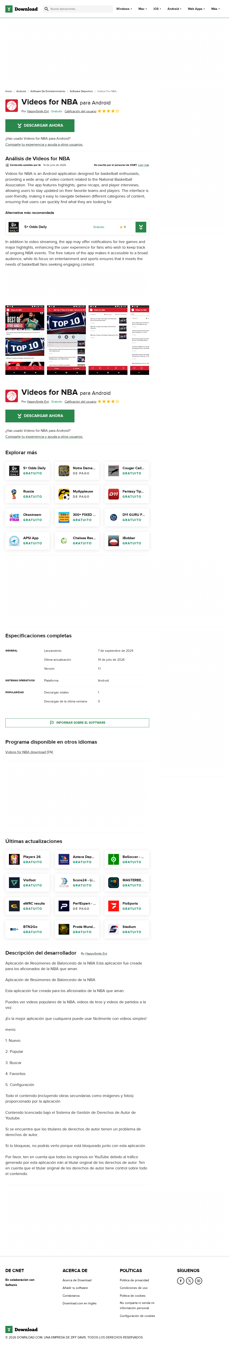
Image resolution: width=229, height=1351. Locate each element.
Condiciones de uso (134, 1288)
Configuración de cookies (137, 1316)
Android (173, 9)
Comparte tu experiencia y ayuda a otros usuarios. (44, 144)
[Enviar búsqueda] (46, 9)
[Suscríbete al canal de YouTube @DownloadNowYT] (198, 1280)
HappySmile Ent (96, 954)
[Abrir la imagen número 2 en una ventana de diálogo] (108, 340)
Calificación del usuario (80, 111)
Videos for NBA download (25, 752)
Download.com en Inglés (80, 1303)
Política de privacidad (134, 1280)
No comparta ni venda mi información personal (137, 1305)
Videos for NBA (66, 102)
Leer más (143, 165)
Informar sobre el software (80, 723)
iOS (156, 9)
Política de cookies (133, 1296)
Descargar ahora (43, 125)
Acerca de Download (77, 1280)
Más (214, 9)
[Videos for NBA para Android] (11, 105)
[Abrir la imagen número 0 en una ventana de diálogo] (24, 340)
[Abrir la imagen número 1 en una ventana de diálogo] (66, 340)
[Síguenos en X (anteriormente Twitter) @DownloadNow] (189, 1280)
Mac (141, 9)
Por (35, 111)
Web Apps (195, 9)
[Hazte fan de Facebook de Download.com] (180, 1280)
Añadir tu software (75, 1288)
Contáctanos (71, 1296)
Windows (122, 9)
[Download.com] (21, 9)
